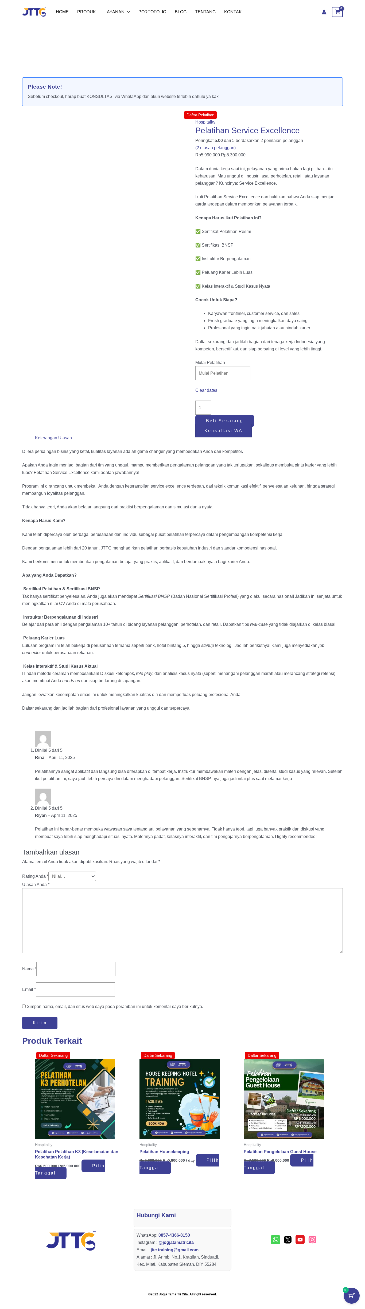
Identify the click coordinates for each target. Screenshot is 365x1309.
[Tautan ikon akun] (324, 12)
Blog (181, 12)
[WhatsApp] (275, 1239)
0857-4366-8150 (174, 1235)
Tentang (205, 12)
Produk (86, 12)
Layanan (114, 12)
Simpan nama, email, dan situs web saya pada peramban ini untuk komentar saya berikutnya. (115, 1006)
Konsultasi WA (223, 430)
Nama (29, 969)
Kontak (233, 12)
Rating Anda (35, 876)
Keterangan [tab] (46, 438)
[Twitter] (287, 1239)
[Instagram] (312, 1239)
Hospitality (205, 122)
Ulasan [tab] (65, 438)
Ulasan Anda (35, 884)
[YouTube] (300, 1239)
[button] (127, 12)
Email (29, 989)
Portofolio (152, 12)
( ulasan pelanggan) (215, 147)
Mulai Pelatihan (210, 362)
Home (62, 12)
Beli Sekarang (224, 420)
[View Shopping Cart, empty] (337, 12)
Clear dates (206, 390)
